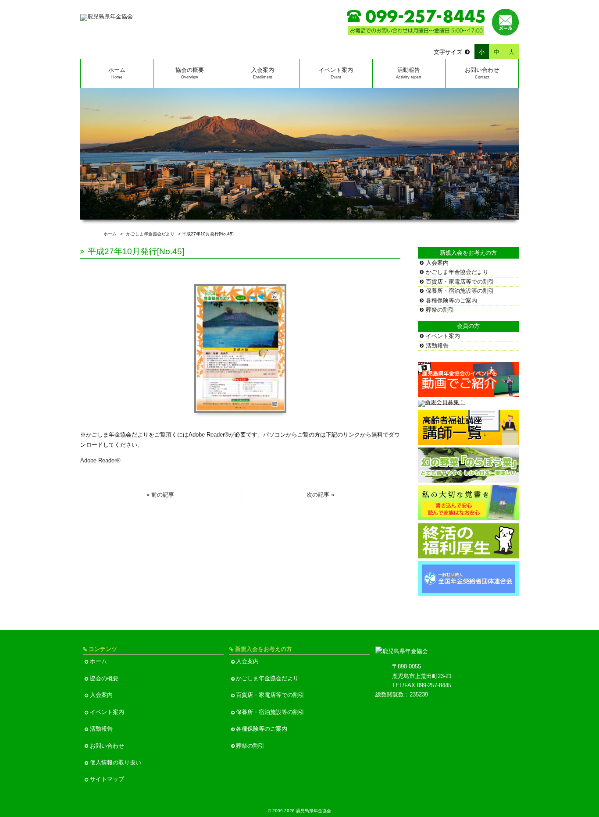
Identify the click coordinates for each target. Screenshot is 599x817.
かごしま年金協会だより (457, 272)
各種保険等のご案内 (451, 300)
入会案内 (262, 73)
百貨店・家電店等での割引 (460, 281)
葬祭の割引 (440, 309)
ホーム (116, 73)
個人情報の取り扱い (115, 762)
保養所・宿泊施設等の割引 (460, 291)
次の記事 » (320, 494)
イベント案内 (336, 73)
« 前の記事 (160, 494)
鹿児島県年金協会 (313, 810)
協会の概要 (189, 73)
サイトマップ (107, 779)
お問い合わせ (482, 73)
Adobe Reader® (100, 460)
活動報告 (408, 73)
